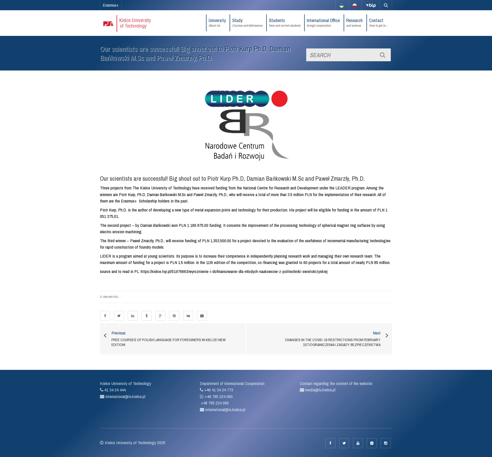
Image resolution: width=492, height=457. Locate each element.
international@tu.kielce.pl (124, 396)
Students (284, 22)
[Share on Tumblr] (146, 316)
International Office (323, 22)
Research (354, 22)
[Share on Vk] (188, 316)
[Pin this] (174, 316)
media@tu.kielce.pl (319, 390)
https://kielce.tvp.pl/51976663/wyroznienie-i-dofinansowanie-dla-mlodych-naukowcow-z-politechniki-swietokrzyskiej (233, 271)
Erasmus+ (111, 5)
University (217, 22)
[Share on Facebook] (105, 316)
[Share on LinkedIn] (133, 316)
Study (247, 22)
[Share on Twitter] (119, 316)
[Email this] (202, 316)
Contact (378, 22)
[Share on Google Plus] (160, 316)
